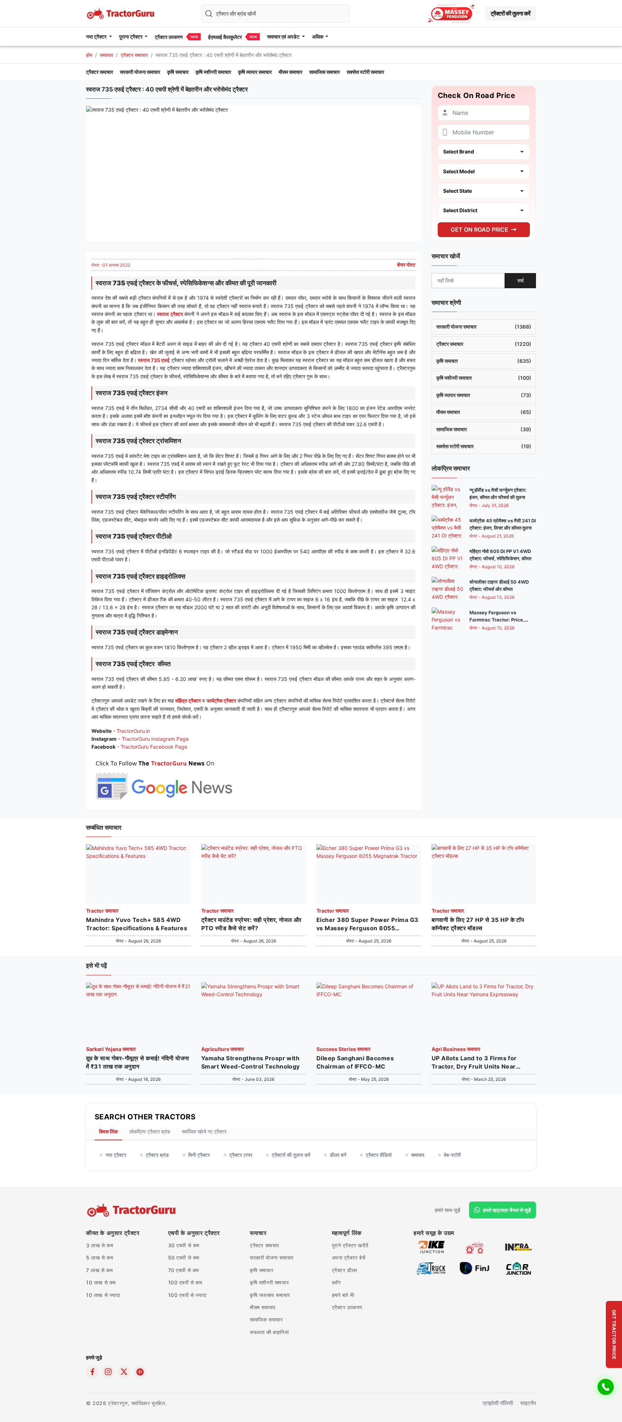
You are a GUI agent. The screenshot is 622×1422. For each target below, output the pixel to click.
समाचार (106, 55)
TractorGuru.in (133, 731)
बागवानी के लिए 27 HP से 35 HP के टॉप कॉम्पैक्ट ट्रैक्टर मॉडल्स (478, 923)
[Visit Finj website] (474, 1268)
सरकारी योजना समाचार (140, 72)
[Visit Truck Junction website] (431, 1268)
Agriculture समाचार (222, 1049)
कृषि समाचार (178, 72)
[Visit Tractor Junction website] (474, 1246)
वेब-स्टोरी (452, 1155)
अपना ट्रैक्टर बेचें (349, 1257)
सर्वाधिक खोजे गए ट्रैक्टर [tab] (204, 1131)
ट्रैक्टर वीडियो (379, 1155)
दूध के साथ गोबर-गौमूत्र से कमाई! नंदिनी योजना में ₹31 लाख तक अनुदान (137, 1062)
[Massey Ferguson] (451, 13)
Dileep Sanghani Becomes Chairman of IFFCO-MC (355, 1062)
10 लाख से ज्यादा (103, 1295)
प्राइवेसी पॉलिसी (498, 1403)
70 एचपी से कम (183, 1270)
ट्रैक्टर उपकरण (169, 37)
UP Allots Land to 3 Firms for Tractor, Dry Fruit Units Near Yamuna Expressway (474, 1062)
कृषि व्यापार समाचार (255, 72)
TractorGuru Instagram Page (155, 739)
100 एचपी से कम (185, 1282)
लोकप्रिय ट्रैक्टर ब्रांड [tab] (149, 1131)
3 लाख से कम (99, 1245)
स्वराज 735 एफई (154, 360)
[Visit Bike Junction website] (431, 1246)
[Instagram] (108, 1371)
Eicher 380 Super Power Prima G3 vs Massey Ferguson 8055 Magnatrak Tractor (367, 924)
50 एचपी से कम (184, 1257)
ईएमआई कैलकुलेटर (225, 37)
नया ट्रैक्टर (115, 1155)
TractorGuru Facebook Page (154, 747)
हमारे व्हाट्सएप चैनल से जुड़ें (507, 1210)
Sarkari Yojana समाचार (111, 1049)
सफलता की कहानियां (269, 1332)
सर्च (520, 280)
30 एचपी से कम (184, 1245)
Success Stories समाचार (343, 1049)
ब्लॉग (336, 1282)
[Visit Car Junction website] (518, 1268)
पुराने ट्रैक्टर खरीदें (350, 1245)
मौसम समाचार (290, 72)
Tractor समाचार (102, 911)
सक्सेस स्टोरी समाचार (365, 72)
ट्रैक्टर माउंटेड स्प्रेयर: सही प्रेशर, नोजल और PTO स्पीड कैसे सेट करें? (251, 923)
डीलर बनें (338, 1155)
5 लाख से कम (99, 1257)
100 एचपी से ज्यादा (187, 1295)
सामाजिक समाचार (324, 72)
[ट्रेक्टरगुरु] (132, 1210)
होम (89, 55)
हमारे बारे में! (343, 1295)
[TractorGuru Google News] (163, 778)
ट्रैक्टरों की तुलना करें (510, 13)
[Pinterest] (140, 1371)
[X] (124, 1371)
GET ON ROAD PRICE (479, 229)
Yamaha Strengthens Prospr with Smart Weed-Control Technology (250, 1062)
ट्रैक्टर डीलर (344, 1270)
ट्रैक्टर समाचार (134, 55)
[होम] (121, 13)
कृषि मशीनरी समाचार (213, 72)
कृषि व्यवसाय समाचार (270, 1295)
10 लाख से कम (101, 1282)
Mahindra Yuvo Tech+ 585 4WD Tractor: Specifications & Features (136, 923)
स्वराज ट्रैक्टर (169, 314)
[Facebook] (92, 1371)
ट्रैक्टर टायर (240, 1155)
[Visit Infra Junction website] (518, 1246)
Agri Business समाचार (456, 1049)
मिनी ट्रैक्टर (199, 1155)
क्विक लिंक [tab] (108, 1131)
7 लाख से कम (99, 1270)
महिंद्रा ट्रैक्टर (188, 700)
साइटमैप (528, 1403)
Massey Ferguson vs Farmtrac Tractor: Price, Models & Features (496, 619)
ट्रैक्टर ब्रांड (157, 1155)
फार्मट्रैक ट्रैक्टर (221, 700)
